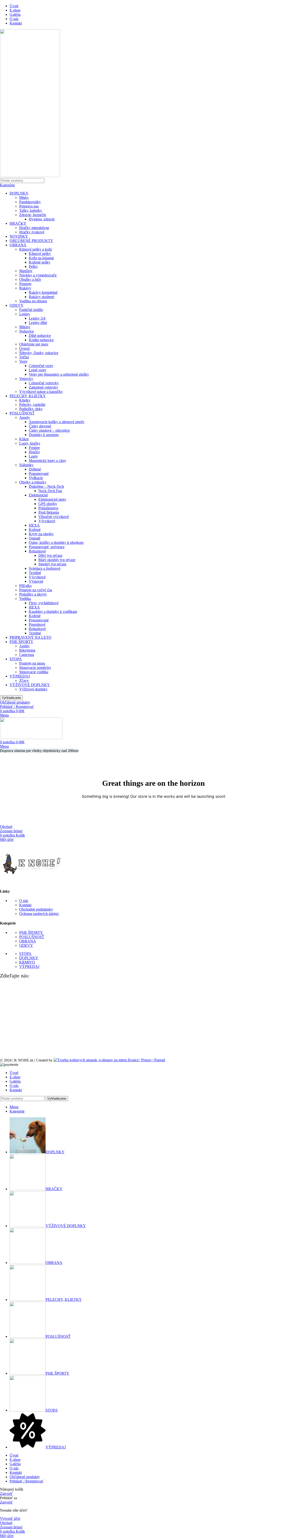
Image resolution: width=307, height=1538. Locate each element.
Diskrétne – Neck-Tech (46, 486)
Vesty (23, 361)
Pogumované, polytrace (47, 547)
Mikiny (24, 327)
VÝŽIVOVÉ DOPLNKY (30, 685)
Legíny (24, 314)
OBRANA (18, 245)
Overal (24, 348)
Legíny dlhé (38, 323)
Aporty (24, 417)
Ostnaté (34, 538)
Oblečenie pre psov (33, 344)
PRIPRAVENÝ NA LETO (30, 637)
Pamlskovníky (30, 202)
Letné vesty (37, 370)
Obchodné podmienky (36, 909)
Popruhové (37, 624)
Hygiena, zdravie (42, 219)
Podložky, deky (31, 409)
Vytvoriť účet (10, 1518)
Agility (24, 646)
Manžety (25, 271)
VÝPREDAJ (20, 676)
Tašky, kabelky (30, 210)
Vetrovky (26, 379)
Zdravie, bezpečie (32, 215)
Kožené (35, 530)
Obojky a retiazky (32, 482)
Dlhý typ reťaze (50, 555)
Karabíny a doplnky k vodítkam (53, 611)
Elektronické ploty (52, 499)
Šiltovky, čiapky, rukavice (38, 353)
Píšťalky (25, 586)
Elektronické (38, 495)
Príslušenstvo (48, 508)
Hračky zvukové (31, 232)
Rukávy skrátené (41, 297)
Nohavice (26, 331)
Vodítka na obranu (33, 301)
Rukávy (25, 288)
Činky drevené (40, 426)
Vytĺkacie (36, 478)
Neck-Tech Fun (50, 491)
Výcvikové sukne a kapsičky (41, 392)
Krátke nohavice (41, 340)
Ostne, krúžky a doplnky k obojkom (56, 542)
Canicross (26, 655)
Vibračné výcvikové (53, 517)
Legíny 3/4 (37, 318)
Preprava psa (29, 206)
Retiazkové (37, 551)
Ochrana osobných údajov (39, 914)
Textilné (35, 573)
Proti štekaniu (48, 512)
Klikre (24, 439)
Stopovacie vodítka (33, 672)
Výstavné (36, 581)
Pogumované (39, 473)
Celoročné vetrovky (44, 383)
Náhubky (26, 465)
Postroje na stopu (32, 663)
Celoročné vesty (41, 366)
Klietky (24, 400)
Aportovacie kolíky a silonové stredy (56, 422)
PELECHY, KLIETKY (28, 396)
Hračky (34, 452)
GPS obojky (47, 504)
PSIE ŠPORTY (21, 642)
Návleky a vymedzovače (38, 275)
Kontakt (25, 905)
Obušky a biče (30, 279)
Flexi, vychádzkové (44, 603)
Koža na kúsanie (41, 258)
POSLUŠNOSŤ (22, 413)
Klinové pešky (40, 254)
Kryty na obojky (41, 534)
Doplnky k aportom (44, 435)
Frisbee (34, 448)
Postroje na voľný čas (35, 590)
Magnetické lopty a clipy (47, 461)
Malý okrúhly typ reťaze (56, 560)
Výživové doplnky (33, 689)
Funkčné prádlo (31, 310)
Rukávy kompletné (43, 292)
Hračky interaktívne (34, 228)
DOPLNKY (19, 193)
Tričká (24, 357)
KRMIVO (27, 962)
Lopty (33, 456)
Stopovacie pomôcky (35, 668)
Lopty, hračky (29, 443)
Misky (24, 197)
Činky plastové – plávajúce (49, 430)
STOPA (16, 659)
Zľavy (24, 680)
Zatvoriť (6, 1494)
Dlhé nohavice (40, 335)
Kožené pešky (39, 262)
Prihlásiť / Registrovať (26, 1481)
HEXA (34, 525)
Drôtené (35, 469)
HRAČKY (18, 223)
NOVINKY (19, 236)
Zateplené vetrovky (43, 387)
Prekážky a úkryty (33, 594)
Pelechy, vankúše (32, 404)
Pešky (33, 266)
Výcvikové (46, 521)
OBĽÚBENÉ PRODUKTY (31, 241)
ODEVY (17, 305)
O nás (23, 901)
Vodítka (25, 599)
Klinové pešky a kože (35, 249)
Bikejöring (27, 650)
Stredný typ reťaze (52, 564)
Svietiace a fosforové (44, 568)
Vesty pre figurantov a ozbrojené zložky (59, 374)
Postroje (25, 284)
